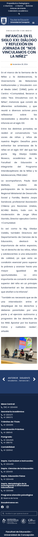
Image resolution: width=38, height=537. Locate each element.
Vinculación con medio (19, 31)
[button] (19, 13)
